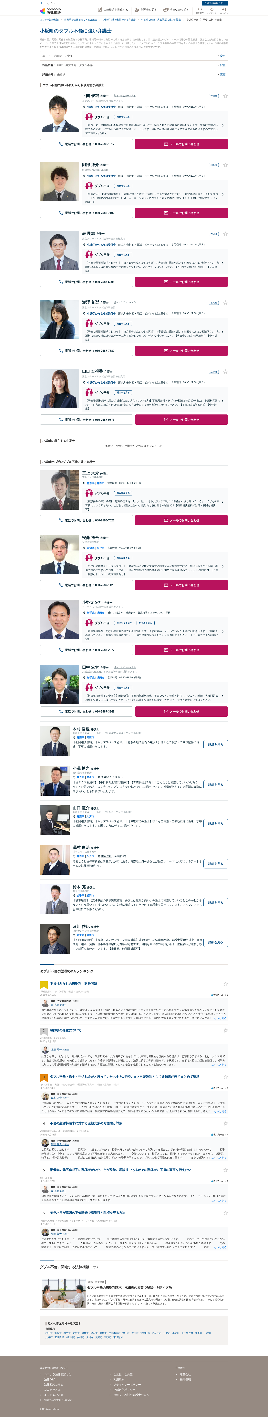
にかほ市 (156, 1333)
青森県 (91, 483)
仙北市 (166, 1333)
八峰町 (49, 1337)
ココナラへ (49, 3)
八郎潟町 (70, 1337)
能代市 (58, 1333)
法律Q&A (49, 1379)
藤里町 (198, 1333)
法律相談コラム (53, 1384)
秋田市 (49, 1333)
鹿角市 (103, 1333)
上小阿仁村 (187, 1333)
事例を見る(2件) (124, 623)
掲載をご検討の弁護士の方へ (131, 1394)
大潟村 (89, 1337)
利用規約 (118, 1379)
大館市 (76, 1333)
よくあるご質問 (53, 1394)
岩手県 (91, 612)
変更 (223, 55)
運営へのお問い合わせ (58, 1399)
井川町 (80, 1337)
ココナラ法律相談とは (58, 1374)
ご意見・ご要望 (123, 1374)
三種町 (207, 1333)
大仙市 (135, 1333)
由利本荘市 (114, 1333)
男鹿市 (85, 1333)
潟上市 (125, 1333)
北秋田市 (145, 1333)
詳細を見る (215, 744)
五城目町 (59, 1337)
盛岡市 (100, 612)
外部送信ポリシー (124, 1389)
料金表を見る (123, 117)
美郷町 (98, 1337)
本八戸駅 (106, 856)
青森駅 (105, 777)
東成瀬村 (118, 1337)
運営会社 (185, 1374)
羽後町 (107, 1337)
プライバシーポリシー (127, 1384)
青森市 (100, 483)
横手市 (67, 1333)
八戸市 (100, 547)
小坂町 (91, 106)
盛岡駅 (116, 612)
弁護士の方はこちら (215, 3)
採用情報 (185, 1379)
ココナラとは (52, 1389)
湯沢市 (94, 1333)
